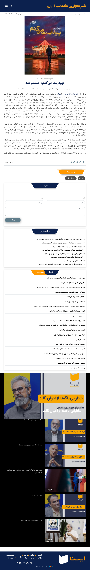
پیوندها (19, 556)
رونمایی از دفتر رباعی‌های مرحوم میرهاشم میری (70, 292)
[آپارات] (31, 563)
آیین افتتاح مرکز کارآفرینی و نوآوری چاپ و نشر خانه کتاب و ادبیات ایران (24, 471)
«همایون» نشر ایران (79, 316)
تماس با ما (32, 556)
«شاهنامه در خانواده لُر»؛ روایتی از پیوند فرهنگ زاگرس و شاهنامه (62, 243)
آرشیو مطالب (40, 556)
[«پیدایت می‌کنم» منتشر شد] (45, 45)
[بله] (20, 563)
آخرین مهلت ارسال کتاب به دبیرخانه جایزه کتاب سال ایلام (67, 311)
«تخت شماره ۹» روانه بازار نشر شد (74, 301)
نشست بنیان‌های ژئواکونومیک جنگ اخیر (72, 330)
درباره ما (26, 556)
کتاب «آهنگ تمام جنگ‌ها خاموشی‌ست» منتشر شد (66, 257)
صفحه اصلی (82, 14)
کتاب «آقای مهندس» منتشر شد (72, 261)
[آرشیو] (16, 563)
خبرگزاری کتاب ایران (71, 94)
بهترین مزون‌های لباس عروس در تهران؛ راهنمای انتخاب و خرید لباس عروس (61, 287)
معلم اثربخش (80, 339)
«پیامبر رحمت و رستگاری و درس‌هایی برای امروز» (69, 334)
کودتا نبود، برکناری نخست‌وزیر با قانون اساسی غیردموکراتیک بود (62, 250)
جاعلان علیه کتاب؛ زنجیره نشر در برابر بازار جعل (70, 358)
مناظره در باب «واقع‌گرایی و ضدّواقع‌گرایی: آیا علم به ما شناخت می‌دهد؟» (62, 325)
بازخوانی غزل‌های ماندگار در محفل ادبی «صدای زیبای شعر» (63, 253)
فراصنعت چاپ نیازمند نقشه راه (33, 420)
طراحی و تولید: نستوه (42, 567)
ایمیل (42, 198)
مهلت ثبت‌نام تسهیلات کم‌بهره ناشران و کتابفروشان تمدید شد (66, 278)
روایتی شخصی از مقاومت (77, 368)
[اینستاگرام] (23, 563)
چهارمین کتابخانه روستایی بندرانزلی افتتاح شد (70, 344)
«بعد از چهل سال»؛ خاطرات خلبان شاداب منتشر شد (68, 320)
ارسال (13, 220)
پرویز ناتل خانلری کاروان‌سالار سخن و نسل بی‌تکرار (66, 246)
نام (84, 198)
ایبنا (66, 6)
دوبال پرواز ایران (37, 495)
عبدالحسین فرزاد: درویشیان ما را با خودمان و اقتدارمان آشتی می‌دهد (60, 264)
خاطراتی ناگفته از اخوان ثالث (76, 297)
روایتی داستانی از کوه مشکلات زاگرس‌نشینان (71, 363)
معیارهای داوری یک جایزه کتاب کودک (73, 282)
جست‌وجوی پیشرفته (10, 556)
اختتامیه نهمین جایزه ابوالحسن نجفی (30, 520)
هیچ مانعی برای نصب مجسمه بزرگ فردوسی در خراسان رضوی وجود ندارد (59, 239)
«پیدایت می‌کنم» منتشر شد (45, 83)
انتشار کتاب (71, 178)
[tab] (51, 272)
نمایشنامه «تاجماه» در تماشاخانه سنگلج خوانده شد (69, 349)
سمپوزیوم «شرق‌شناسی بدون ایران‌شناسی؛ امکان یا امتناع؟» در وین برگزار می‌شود (59, 306)
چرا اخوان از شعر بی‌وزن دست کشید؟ (30, 445)
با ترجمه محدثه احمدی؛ (45, 78)
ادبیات (75, 14)
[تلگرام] (27, 563)
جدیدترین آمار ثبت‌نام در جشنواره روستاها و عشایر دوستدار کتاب (65, 353)
